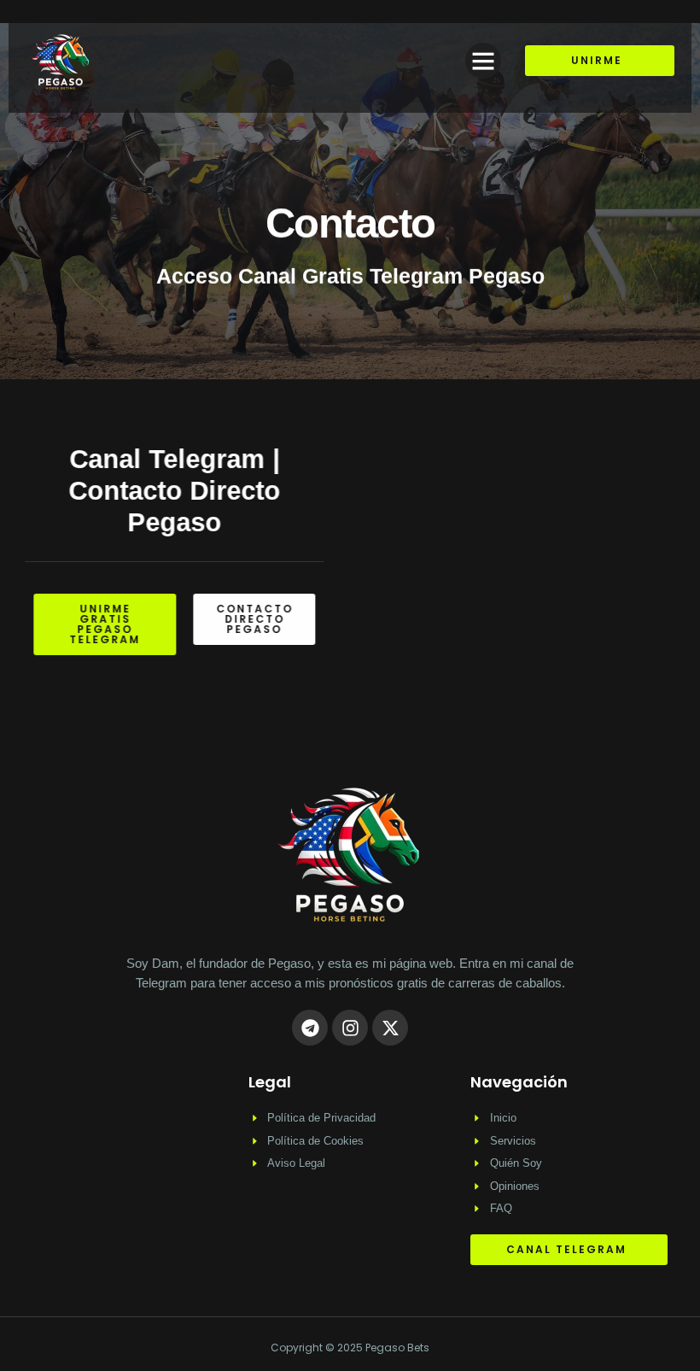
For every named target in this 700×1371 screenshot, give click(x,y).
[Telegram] (310, 1028)
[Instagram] (350, 1028)
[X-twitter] (390, 1028)
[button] (483, 61)
